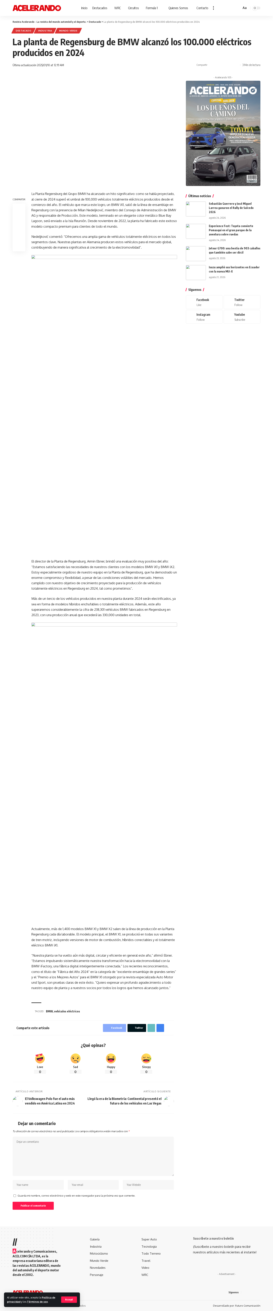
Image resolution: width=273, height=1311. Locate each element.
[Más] (213, 8)
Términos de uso (37, 1301)
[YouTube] (254, 1292)
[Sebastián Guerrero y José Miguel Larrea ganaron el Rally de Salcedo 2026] (196, 209)
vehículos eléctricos (67, 1011)
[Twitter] (242, 302)
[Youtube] (242, 317)
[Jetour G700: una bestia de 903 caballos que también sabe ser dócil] (196, 253)
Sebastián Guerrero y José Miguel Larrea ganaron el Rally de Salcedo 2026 (231, 208)
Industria (45, 30)
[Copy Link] (224, 65)
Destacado (23, 30)
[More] (236, 65)
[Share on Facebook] (211, 65)
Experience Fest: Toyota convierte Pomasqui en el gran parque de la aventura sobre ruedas (231, 230)
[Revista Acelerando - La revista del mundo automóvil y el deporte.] (37, 8)
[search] (238, 8)
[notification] (232, 8)
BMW (49, 1011)
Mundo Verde (68, 30)
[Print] (230, 65)
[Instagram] (204, 317)
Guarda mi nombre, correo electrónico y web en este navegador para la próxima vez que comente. (76, 1195)
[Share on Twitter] (217, 65)
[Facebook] (204, 302)
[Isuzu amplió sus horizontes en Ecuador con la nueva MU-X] (196, 272)
